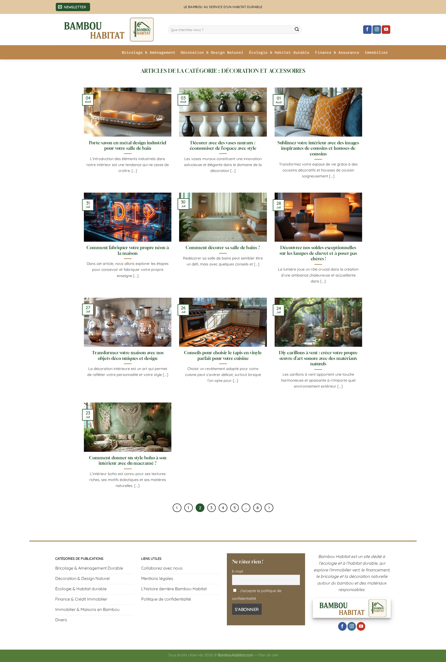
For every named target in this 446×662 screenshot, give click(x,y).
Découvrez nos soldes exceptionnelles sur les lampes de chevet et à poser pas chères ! (318, 253)
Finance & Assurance (337, 52)
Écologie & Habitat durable (279, 52)
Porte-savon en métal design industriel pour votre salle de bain (127, 145)
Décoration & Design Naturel (212, 52)
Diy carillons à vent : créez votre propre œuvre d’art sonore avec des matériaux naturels (318, 358)
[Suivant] (269, 507)
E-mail (237, 571)
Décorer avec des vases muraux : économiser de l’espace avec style (223, 145)
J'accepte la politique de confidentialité (256, 594)
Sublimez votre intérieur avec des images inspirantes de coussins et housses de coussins (318, 148)
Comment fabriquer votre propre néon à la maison (127, 250)
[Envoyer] (296, 29)
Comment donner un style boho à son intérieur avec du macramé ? (127, 460)
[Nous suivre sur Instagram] (376, 29)
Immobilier (376, 52)
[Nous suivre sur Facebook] (367, 29)
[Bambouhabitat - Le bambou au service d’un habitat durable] (107, 29)
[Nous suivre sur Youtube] (386, 29)
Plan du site (268, 655)
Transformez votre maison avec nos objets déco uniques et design (128, 355)
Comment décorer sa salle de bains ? (223, 247)
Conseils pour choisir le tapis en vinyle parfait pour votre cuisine (223, 355)
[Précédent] (177, 507)
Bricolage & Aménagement (148, 52)
